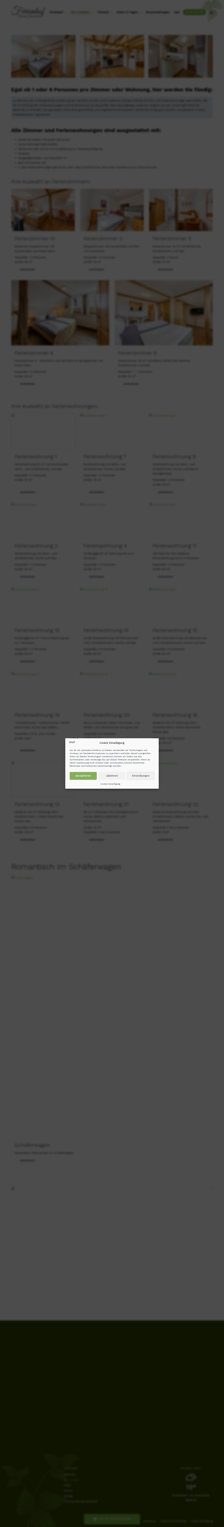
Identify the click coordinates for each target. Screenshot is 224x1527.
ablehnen (112, 775)
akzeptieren (83, 775)
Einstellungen (140, 775)
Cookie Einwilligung (110, 784)
